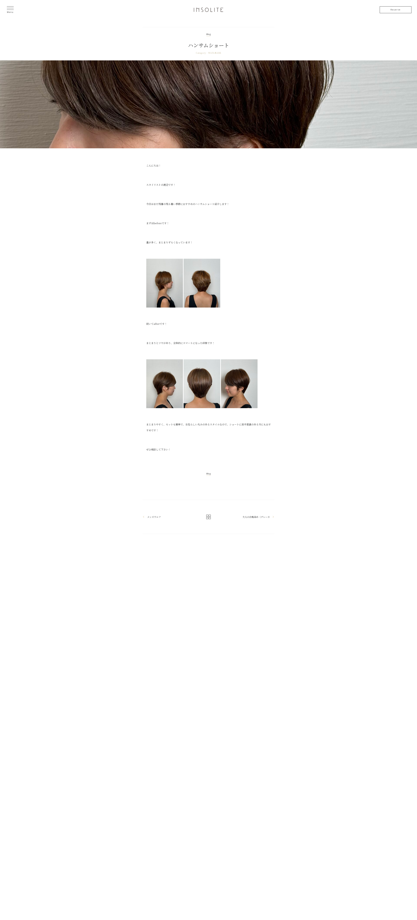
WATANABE (214, 52)
